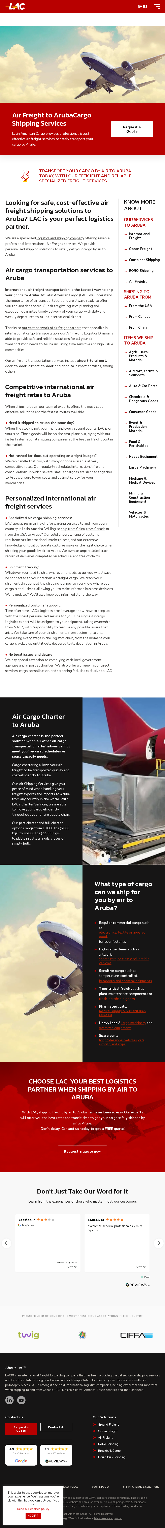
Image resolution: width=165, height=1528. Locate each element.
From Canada (140, 317)
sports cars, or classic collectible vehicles (124, 961)
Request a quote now (82, 1151)
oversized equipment (115, 1028)
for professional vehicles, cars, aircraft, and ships (122, 1042)
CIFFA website (69, 1502)
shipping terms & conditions (129, 1502)
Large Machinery (142, 468)
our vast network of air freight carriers (51, 328)
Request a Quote (132, 129)
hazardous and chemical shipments (125, 981)
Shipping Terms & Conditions (141, 1486)
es (145, 6)
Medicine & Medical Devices (142, 481)
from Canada (95, 529)
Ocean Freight (140, 249)
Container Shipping (144, 260)
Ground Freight (108, 1424)
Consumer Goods (142, 412)
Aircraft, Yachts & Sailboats (143, 373)
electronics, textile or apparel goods (122, 935)
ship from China (73, 529)
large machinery (133, 1023)
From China (138, 328)
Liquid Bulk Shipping (112, 1457)
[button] (6, 1243)
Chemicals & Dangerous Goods (143, 399)
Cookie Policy (100, 1486)
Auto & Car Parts (143, 386)
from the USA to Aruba (23, 535)
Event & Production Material (138, 427)
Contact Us (56, 1427)
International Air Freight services (50, 244)
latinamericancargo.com (108, 1518)
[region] (82, 1243)
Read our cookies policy (33, 1509)
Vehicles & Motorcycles (139, 515)
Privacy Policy (69, 1486)
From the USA (140, 306)
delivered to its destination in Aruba (79, 644)
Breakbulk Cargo (109, 1451)
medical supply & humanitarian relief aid (122, 1013)
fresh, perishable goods (117, 999)
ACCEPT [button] (33, 1516)
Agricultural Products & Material (139, 356)
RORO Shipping (141, 271)
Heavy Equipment (143, 457)
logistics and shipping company (60, 238)
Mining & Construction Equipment (139, 497)
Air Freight (138, 282)
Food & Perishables (138, 444)
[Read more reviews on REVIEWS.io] (138, 1285)
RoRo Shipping (108, 1444)
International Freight (140, 236)
